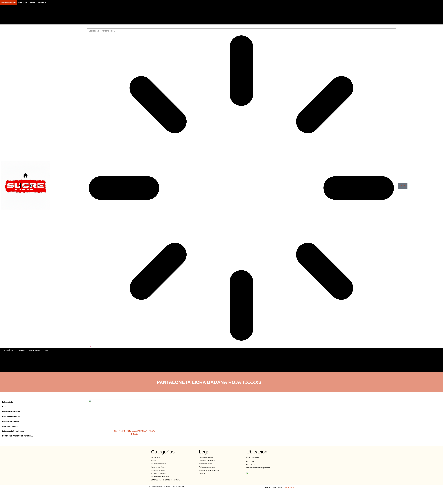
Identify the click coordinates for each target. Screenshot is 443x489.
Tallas (32, 2)
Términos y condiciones (207, 460)
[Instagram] (357, 12)
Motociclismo (35, 350)
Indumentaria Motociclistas (13, 431)
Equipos (5, 407)
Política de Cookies (205, 464)
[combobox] (241, 31)
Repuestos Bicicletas (10, 421)
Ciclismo (21, 350)
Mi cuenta (42, 2)
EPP (46, 350)
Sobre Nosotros (8, 2)
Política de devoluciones (207, 467)
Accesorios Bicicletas (10, 426)
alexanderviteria (289, 487)
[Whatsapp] (361, 12)
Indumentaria (7, 402)
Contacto (22, 2)
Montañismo (9, 350)
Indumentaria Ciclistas (11, 412)
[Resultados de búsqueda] (241, 188)
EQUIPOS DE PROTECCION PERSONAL (17, 436)
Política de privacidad (206, 457)
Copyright (202, 473)
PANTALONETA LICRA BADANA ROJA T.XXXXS (134, 431)
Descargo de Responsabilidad (209, 470)
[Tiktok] (365, 12)
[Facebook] (353, 12)
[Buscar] (89, 346)
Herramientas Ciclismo (11, 416)
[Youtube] (369, 12)
